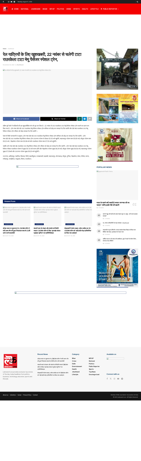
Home (16, 9)
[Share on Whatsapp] (79, 119)
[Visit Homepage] (5, 9)
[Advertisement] (70, 30)
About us (5, 395)
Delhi (74, 364)
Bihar (45, 9)
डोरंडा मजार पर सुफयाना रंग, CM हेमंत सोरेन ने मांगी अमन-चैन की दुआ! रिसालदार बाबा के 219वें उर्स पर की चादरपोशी (16, 230)
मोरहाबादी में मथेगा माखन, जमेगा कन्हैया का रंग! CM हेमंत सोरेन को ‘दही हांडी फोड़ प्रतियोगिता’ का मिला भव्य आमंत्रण (77, 230)
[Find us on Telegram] (14, 2)
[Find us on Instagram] (8, 2)
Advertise (13, 395)
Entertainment (77, 366)
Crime (68, 9)
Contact (35, 395)
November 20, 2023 (8, 65)
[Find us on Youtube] (11, 2)
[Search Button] (137, 2)
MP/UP (52, 9)
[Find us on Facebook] (3, 2)
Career (19, 395)
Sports (76, 9)
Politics (60, 9)
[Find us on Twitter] (6, 2)
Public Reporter (110, 9)
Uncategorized (94, 374)
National (25, 9)
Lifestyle (94, 9)
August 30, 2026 (9, 236)
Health (85, 9)
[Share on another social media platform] (89, 119)
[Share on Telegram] (84, 119)
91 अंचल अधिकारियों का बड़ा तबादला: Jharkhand (116, 223)
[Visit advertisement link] (47, 180)
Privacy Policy (27, 395)
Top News (92, 372)
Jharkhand (35, 9)
